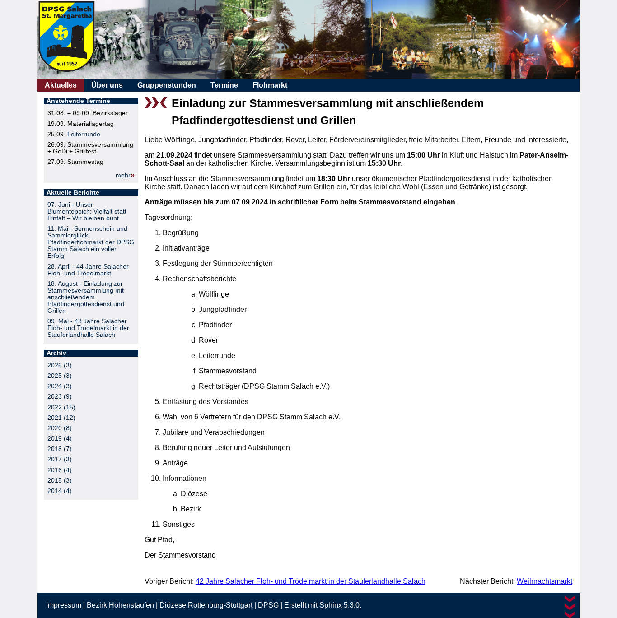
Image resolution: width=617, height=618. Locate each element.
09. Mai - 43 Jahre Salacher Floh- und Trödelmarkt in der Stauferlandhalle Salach (88, 328)
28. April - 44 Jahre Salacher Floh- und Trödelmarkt (88, 270)
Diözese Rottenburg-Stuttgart (205, 605)
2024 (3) (59, 386)
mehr (123, 175)
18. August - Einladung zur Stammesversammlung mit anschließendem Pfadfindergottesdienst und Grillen (85, 297)
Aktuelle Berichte (73, 192)
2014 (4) (59, 491)
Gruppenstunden (166, 85)
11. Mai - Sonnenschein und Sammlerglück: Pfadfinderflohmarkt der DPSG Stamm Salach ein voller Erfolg (90, 242)
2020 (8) (59, 428)
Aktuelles (61, 85)
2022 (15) (61, 407)
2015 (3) (59, 480)
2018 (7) (59, 449)
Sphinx (330, 605)
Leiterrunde (83, 134)
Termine (224, 85)
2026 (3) (59, 365)
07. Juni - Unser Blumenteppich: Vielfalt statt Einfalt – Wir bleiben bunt (86, 211)
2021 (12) (61, 417)
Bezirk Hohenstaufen (120, 605)
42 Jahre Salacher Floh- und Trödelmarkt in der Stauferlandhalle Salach (310, 581)
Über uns (107, 85)
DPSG (268, 605)
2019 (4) (59, 438)
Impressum (63, 605)
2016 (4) (59, 470)
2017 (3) (59, 459)
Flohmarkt (269, 85)
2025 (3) (59, 375)
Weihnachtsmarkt (544, 581)
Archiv (56, 353)
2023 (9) (59, 396)
